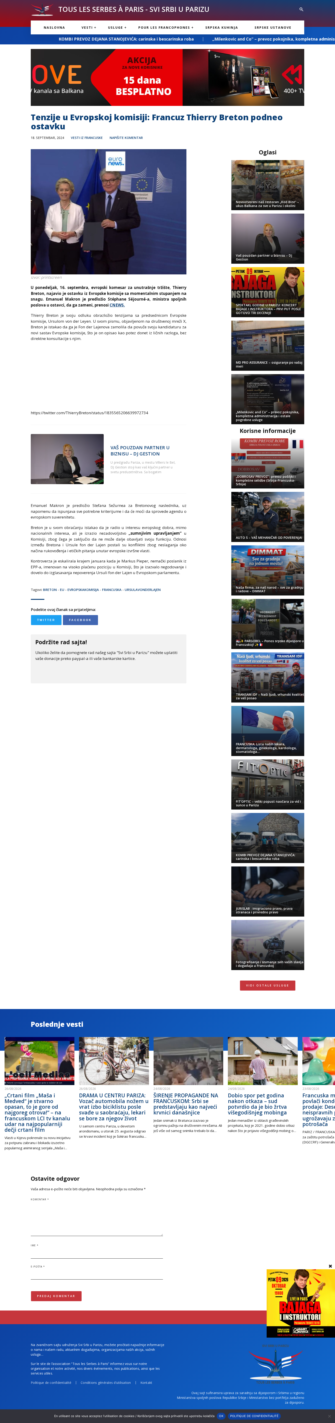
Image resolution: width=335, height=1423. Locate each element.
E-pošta (38, 1266)
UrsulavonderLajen (143, 589)
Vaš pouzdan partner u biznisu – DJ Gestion (140, 451)
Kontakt (146, 1382)
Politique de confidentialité (51, 1382)
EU (62, 589)
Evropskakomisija (83, 589)
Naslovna (54, 27)
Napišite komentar (126, 137)
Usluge (115, 27)
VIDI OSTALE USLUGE (267, 985)
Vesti (87, 27)
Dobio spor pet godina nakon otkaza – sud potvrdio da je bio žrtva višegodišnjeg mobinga (257, 1104)
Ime (35, 1245)
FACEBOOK (80, 620)
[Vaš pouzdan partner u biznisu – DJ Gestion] (67, 459)
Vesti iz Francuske (87, 137)
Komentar (40, 1199)
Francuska (111, 589)
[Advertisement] (108, 378)
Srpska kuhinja (221, 27)
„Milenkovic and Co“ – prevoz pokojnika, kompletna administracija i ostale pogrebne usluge (226, 39)
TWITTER (46, 620)
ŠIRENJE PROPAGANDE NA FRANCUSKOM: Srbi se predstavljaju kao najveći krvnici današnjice (185, 1104)
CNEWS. (117, 305)
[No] (329, 1416)
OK (221, 1416)
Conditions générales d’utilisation (106, 1382)
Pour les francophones (164, 27)
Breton (50, 589)
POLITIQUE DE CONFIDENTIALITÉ (254, 1416)
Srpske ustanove (273, 27)
